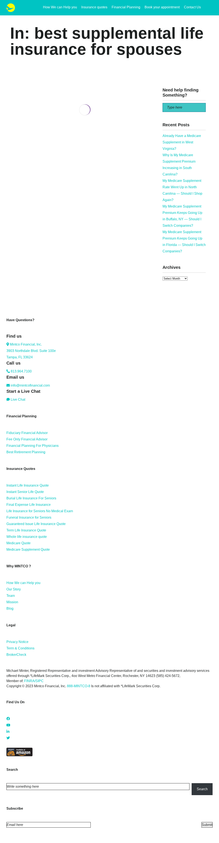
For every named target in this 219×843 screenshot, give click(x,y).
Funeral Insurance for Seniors (28, 517)
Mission (12, 602)
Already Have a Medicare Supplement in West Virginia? (182, 142)
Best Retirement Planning (25, 452)
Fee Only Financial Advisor (26, 439)
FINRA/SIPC (34, 681)
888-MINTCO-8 (78, 686)
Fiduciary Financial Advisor (27, 433)
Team (10, 595)
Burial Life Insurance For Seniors (31, 498)
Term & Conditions (20, 648)
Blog (9, 608)
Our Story (13, 589)
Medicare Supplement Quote (28, 549)
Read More (18, 163)
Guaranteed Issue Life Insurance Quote (36, 524)
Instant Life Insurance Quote (27, 485)
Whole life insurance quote (26, 536)
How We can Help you (23, 583)
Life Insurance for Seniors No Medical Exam (39, 511)
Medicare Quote (18, 543)
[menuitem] (210, 7)
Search (202, 789)
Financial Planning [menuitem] (126, 7)
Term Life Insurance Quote (26, 530)
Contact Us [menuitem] (192, 7)
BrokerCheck (16, 654)
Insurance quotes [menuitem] (94, 7)
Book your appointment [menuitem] (162, 7)
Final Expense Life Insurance (28, 504)
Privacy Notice (17, 642)
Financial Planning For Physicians (32, 445)
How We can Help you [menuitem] (60, 7)
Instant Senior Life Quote (25, 492)
